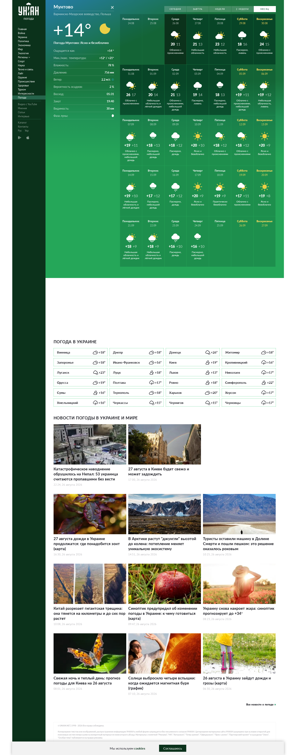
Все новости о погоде (259, 704)
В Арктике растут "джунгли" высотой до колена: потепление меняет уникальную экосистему (162, 543)
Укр (27, 130)
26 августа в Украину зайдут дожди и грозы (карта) (237, 680)
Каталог (22, 122)
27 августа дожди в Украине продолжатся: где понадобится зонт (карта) (87, 543)
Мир (20, 49)
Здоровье (23, 85)
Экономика (24, 45)
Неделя (220, 8)
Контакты (23, 126)
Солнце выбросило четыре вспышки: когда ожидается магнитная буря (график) (161, 683)
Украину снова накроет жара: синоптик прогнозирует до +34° (238, 611)
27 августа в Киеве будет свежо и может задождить (158, 471)
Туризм (22, 89)
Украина (22, 37)
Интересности (26, 93)
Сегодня (175, 8)
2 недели (242, 8)
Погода (22, 97)
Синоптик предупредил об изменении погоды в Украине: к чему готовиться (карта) (162, 613)
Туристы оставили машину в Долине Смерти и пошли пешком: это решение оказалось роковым (238, 543)
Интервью (23, 116)
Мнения (22, 108)
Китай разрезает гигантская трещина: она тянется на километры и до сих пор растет (89, 613)
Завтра (197, 8)
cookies (139, 748)
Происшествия (26, 81)
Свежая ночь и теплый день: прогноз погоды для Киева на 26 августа (87, 680)
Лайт (20, 73)
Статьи (21, 112)
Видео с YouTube (27, 104)
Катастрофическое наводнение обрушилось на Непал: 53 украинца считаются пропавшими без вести (86, 474)
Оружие (22, 77)
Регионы (23, 57)
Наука (21, 65)
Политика (23, 41)
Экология (23, 53)
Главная (22, 29)
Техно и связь (25, 69)
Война (21, 33)
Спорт (21, 61)
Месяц (264, 8)
